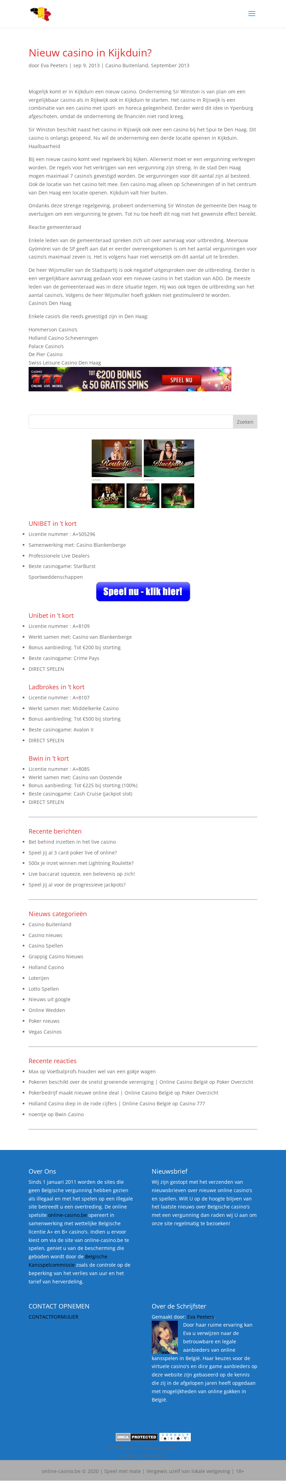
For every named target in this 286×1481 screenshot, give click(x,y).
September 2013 (170, 65)
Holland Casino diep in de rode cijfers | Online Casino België (100, 1103)
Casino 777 (192, 1103)
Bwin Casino (69, 1114)
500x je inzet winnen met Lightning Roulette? (81, 863)
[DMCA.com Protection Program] (137, 1439)
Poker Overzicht (235, 1082)
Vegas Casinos (45, 1031)
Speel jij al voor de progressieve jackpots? (77, 884)
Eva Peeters (54, 65)
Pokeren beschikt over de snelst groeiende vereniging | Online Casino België (118, 1082)
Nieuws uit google (49, 999)
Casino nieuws (45, 935)
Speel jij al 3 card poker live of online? (73, 852)
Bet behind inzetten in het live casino (72, 841)
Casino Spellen (46, 945)
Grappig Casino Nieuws (56, 956)
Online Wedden (47, 1010)
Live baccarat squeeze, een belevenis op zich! (82, 873)
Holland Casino (46, 967)
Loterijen (39, 978)
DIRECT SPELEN (46, 669)
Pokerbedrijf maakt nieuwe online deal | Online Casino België (101, 1092)
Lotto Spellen (44, 988)
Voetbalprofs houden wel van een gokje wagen (101, 1071)
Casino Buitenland (126, 65)
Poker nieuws (44, 1021)
